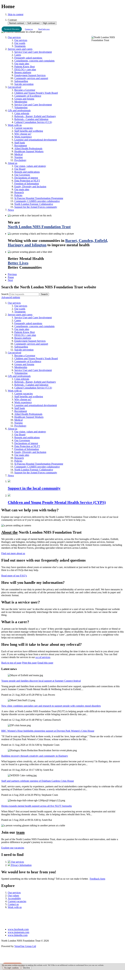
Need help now (44, 29)
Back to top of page (11, 662)
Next (10, 280)
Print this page (29, 662)
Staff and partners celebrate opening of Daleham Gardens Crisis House (37, 781)
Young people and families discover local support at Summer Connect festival (41, 680)
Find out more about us (13, 553)
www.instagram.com (18, 932)
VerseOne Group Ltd (25, 946)
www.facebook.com (18, 929)
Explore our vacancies (12, 847)
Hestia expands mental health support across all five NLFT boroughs (36, 806)
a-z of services (42, 657)
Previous (12, 274)
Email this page (45, 662)
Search (4, 294)
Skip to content (15, 14)
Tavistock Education (11, 29)
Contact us (29, 29)
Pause (11, 277)
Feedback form (97, 878)
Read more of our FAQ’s (14, 575)
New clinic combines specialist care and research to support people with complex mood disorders (51, 705)
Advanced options (10, 297)
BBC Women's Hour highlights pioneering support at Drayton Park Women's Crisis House (47, 730)
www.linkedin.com (18, 935)
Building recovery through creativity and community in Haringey (34, 755)
